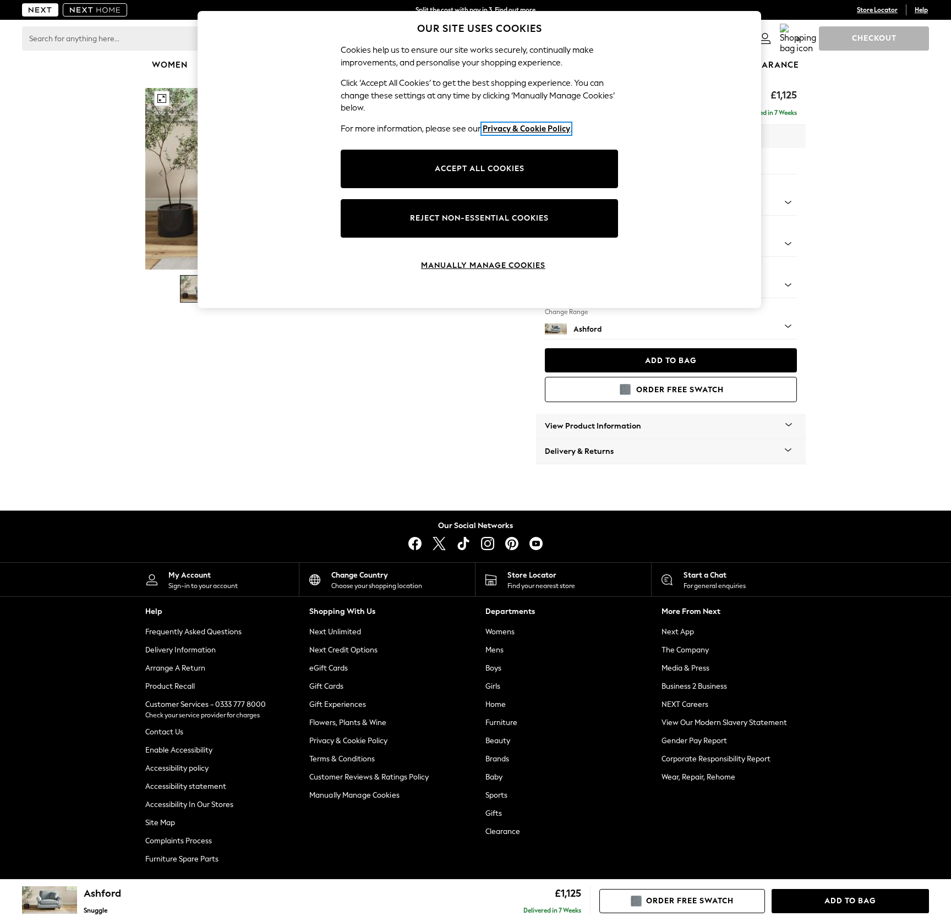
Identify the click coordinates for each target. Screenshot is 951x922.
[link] (765, 38)
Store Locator (877, 10)
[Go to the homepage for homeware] (95, 10)
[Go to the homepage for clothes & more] (40, 10)
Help (921, 10)
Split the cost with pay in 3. (475, 10)
